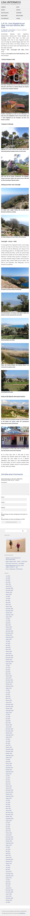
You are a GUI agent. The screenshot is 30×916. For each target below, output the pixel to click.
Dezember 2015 (9, 812)
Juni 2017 (8, 778)
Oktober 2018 (9, 753)
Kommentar (4, 482)
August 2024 (9, 616)
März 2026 (8, 584)
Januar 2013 (8, 871)
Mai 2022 (8, 669)
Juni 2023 (8, 643)
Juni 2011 (8, 886)
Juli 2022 (8, 665)
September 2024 (9, 614)
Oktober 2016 (9, 794)
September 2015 (9, 818)
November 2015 (9, 814)
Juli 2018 (8, 759)
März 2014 (8, 855)
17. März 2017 (4, 30)
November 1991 (9, 898)
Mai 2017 (8, 780)
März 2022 (8, 674)
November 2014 (9, 839)
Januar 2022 (8, 678)
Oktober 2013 (9, 861)
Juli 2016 (8, 800)
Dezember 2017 (9, 767)
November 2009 (9, 892)
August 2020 (9, 712)
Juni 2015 (8, 824)
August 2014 (9, 845)
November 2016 (9, 792)
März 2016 (8, 808)
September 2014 (9, 843)
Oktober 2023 (9, 635)
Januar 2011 (8, 888)
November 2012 (9, 873)
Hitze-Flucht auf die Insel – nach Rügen (15, 563)
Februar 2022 (9, 676)
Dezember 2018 (9, 749)
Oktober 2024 (9, 612)
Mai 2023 (8, 645)
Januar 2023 (8, 653)
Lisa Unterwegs (11, 2)
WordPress (22, 913)
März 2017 (8, 784)
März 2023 (8, 649)
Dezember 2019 (9, 729)
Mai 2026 (8, 580)
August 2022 (9, 663)
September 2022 (9, 661)
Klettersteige (5, 18)
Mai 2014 (8, 851)
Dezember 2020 (9, 704)
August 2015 (9, 820)
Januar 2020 (8, 727)
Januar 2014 (8, 857)
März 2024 (8, 625)
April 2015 (8, 828)
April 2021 (8, 696)
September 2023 (9, 637)
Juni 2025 (8, 598)
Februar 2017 (9, 786)
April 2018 (8, 761)
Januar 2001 (8, 896)
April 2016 (8, 806)
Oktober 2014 (9, 841)
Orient (3, 10)
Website (3, 507)
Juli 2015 (8, 822)
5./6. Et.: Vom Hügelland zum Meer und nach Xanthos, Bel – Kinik (13, 25)
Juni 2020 (8, 716)
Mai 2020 (8, 718)
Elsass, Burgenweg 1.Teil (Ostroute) (14, 569)
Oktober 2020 (9, 708)
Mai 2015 (8, 826)
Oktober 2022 (9, 659)
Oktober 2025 (9, 592)
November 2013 (9, 859)
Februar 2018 (9, 763)
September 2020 (9, 710)
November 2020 (9, 706)
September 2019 (9, 735)
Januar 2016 (8, 810)
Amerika (3, 7)
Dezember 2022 (9, 655)
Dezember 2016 (9, 790)
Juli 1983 (8, 902)
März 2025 (8, 604)
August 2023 (9, 639)
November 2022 (9, 657)
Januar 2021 (8, 702)
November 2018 (9, 751)
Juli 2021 (8, 690)
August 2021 (9, 688)
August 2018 (9, 757)
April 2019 (8, 745)
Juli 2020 (8, 714)
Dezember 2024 (9, 608)
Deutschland (4, 12)
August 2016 (9, 798)
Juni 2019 (8, 741)
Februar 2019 (9, 747)
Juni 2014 (8, 849)
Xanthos (14, 421)
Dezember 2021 (9, 680)
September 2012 (9, 875)
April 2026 (8, 582)
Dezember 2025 (9, 588)
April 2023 (8, 647)
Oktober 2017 (9, 769)
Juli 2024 (8, 618)
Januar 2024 (8, 629)
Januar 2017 (8, 788)
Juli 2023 (8, 641)
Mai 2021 (8, 694)
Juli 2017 (8, 775)
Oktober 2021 (9, 684)
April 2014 (8, 853)
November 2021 (9, 682)
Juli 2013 (8, 865)
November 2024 (9, 610)
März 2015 (8, 831)
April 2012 (8, 881)
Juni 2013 (8, 867)
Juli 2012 (8, 879)
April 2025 (8, 602)
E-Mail (3, 502)
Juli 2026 (8, 576)
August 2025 (9, 594)
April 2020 (8, 720)
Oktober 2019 (9, 733)
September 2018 (9, 755)
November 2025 (9, 590)
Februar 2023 (9, 651)
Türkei (12, 31)
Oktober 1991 (9, 900)
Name (3, 497)
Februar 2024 (9, 627)
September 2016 (9, 796)
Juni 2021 (8, 692)
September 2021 (9, 686)
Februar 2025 (9, 606)
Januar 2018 (8, 765)
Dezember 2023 (9, 631)
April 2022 (8, 671)
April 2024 (8, 623)
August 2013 (9, 863)
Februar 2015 (9, 833)
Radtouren (4, 15)
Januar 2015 (8, 835)
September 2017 (9, 771)
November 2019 (9, 731)
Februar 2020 (9, 724)
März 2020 (8, 722)
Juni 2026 (8, 578)
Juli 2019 (8, 739)
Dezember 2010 (9, 890)
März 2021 (8, 698)
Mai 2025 (8, 600)
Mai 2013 (8, 869)
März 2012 (8, 884)
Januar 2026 (8, 586)
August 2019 (9, 737)
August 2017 (9, 773)
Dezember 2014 (9, 837)
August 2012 (9, 877)
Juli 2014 (8, 847)
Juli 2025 (8, 596)
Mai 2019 (8, 743)
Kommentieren (12, 30)
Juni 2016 (8, 802)
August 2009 (9, 894)
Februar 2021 (9, 700)
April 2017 (8, 782)
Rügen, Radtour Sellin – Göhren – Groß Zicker (16, 561)
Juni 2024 (8, 621)
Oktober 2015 (9, 816)
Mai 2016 (8, 804)
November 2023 (9, 633)
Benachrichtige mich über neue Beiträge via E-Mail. (13, 519)
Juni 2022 (8, 667)
